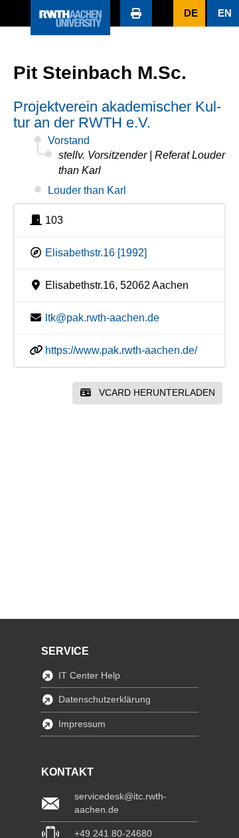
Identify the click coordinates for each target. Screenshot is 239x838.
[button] (15, 13)
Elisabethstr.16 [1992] (96, 252)
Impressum (82, 723)
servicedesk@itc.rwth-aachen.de (120, 803)
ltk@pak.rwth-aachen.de (102, 317)
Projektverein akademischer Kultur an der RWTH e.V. (117, 114)
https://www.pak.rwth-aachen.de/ (121, 350)
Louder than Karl (87, 190)
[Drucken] (136, 13)
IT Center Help (89, 675)
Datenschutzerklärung (104, 699)
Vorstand (69, 140)
